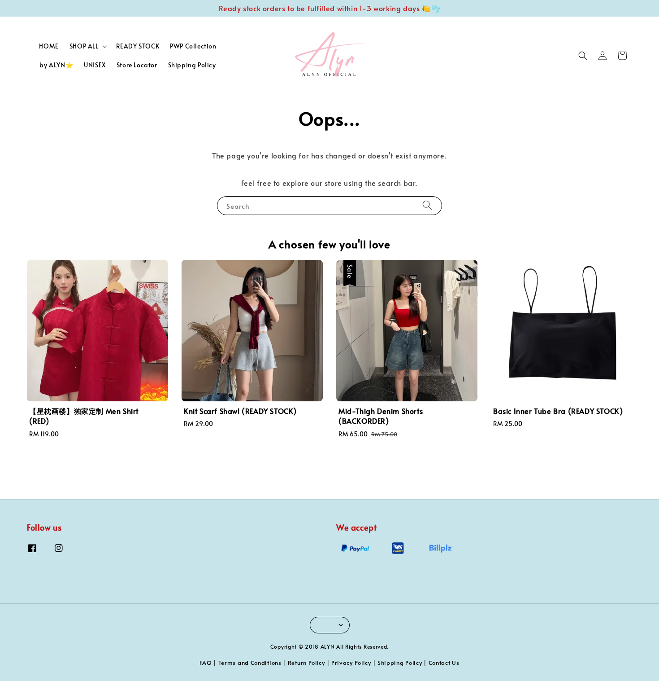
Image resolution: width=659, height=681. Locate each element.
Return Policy (306, 663)
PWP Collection (193, 46)
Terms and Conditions (250, 663)
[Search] (427, 205)
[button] (583, 56)
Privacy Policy (351, 663)
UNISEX (95, 65)
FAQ (205, 663)
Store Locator (137, 65)
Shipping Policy (192, 65)
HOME (48, 46)
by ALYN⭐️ (56, 65)
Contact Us (444, 663)
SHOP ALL (84, 46)
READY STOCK (138, 46)
